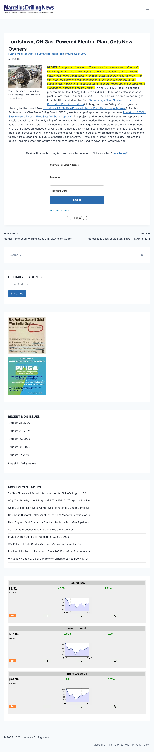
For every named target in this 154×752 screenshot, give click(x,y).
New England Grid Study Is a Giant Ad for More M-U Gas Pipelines (48, 522)
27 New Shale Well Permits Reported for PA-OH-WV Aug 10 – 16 (47, 493)
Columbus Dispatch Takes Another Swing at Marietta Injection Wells (49, 514)
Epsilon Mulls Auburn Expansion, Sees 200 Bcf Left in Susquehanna (49, 551)
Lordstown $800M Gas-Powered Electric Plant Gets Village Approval (84, 108)
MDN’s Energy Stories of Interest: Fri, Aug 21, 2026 (38, 536)
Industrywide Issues (46, 54)
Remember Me (59, 191)
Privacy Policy (140, 744)
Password (55, 177)
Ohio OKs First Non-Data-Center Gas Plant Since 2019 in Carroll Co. (49, 507)
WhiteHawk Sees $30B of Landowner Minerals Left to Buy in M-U (48, 558)
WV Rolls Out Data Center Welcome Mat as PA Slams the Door (45, 544)
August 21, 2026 (19, 422)
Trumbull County (76, 54)
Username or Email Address (64, 164)
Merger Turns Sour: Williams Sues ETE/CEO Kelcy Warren (38, 236)
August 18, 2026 (19, 446)
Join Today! (120, 153)
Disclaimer (99, 744)
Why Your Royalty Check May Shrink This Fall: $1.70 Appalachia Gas (49, 500)
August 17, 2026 (19, 454)
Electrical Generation (21, 54)
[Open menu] (147, 9)
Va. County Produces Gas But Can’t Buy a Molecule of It (41, 529)
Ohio (62, 54)
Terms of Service (119, 744)
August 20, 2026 (20, 430)
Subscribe (17, 293)
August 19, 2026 (19, 438)
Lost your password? (60, 210)
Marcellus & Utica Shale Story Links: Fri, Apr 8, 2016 (119, 236)
